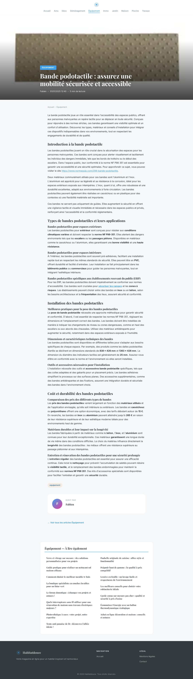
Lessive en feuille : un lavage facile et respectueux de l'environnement (118, 578)
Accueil (47, 11)
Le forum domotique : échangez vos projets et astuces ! (68, 594)
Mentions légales (147, 656)
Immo (106, 11)
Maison (124, 11)
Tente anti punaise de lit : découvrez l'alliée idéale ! (67, 625)
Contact (143, 661)
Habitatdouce (32, 652)
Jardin (115, 11)
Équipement (94, 11)
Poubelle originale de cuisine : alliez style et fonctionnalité (122, 559)
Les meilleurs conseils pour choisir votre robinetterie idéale (120, 588)
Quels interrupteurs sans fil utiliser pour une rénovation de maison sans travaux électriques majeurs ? (69, 605)
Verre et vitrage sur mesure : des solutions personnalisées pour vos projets (67, 559)
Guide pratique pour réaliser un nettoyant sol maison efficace (68, 569)
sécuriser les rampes (110, 286)
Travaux (146, 11)
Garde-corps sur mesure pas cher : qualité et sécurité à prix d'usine (122, 597)
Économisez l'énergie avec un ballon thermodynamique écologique (118, 606)
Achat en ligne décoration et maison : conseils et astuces (122, 616)
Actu (56, 11)
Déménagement (77, 11)
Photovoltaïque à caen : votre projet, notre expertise (66, 616)
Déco (64, 11)
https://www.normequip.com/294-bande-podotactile (90, 170)
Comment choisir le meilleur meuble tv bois (68, 576)
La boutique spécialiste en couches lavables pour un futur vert (67, 585)
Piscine (135, 11)
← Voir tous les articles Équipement (66, 522)
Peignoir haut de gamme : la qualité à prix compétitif (121, 569)
